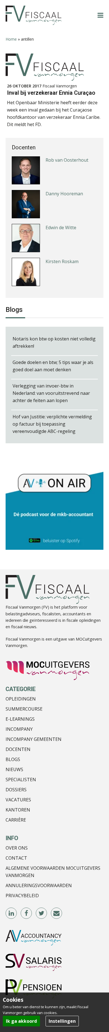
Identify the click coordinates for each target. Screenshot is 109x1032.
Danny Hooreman (64, 194)
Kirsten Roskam (62, 261)
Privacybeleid (22, 895)
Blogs (13, 759)
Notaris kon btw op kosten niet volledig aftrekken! (54, 342)
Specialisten (21, 779)
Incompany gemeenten (33, 739)
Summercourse (24, 709)
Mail (56, 913)
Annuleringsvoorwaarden (39, 885)
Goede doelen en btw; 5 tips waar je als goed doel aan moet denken (53, 366)
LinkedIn (11, 913)
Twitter (41, 913)
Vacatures (18, 800)
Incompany (19, 729)
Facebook (26, 913)
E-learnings (20, 719)
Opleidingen (21, 699)
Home (11, 39)
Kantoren (18, 810)
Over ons (17, 848)
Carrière (16, 820)
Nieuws (14, 769)
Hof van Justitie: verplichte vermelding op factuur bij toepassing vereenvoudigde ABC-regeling (52, 424)
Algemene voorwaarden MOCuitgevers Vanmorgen (53, 871)
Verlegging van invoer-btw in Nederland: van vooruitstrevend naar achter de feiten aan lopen (51, 393)
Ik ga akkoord (21, 1021)
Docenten (18, 749)
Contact (16, 858)
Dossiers (16, 790)
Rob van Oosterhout (67, 160)
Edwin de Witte (61, 227)
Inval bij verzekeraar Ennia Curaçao (51, 92)
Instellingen (62, 1021)
